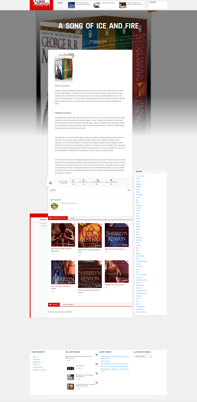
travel (137, 304)
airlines (138, 179)
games (138, 229)
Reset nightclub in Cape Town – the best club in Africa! (115, 370)
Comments (44, 226)
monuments (139, 267)
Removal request (38, 367)
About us (35, 357)
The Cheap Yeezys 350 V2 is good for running (114, 364)
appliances (139, 184)
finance (138, 221)
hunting (138, 245)
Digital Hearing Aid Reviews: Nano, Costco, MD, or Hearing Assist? (115, 357)
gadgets (138, 227)
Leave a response (68, 304)
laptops (138, 253)
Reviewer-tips (140, 285)
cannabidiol (139, 195)
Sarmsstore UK (105, 361)
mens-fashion (140, 256)
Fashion (138, 219)
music (138, 272)
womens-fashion (141, 312)
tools (137, 301)
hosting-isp (139, 240)
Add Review (36, 359)
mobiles (138, 264)
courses (138, 211)
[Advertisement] (98, 334)
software (138, 296)
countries (138, 208)
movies (138, 269)
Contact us (36, 365)
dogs (137, 213)
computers (139, 205)
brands (138, 192)
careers (138, 197)
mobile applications (141, 261)
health (138, 235)
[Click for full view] (64, 67)
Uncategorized (140, 307)
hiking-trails (139, 237)
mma (137, 259)
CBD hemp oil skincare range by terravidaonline (115, 366)
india (137, 248)
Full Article (43, 223)
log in (56, 312)
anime (138, 181)
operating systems (141, 280)
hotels (138, 243)
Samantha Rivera (99, 41)
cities (137, 203)
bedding (138, 187)
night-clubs (139, 277)
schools (138, 288)
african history (140, 176)
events (138, 216)
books (51, 192)
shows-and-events (141, 293)
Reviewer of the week (39, 370)
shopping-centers (141, 291)
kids (137, 251)
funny (137, 224)
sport (137, 299)
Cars (137, 200)
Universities (139, 309)
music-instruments (141, 275)
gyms (137, 232)
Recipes (138, 283)
